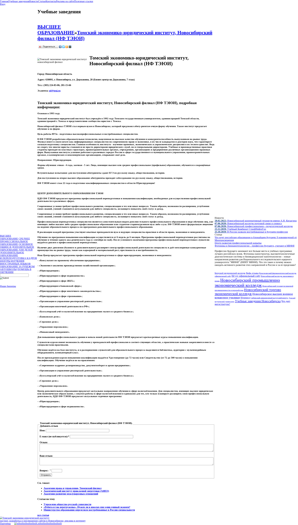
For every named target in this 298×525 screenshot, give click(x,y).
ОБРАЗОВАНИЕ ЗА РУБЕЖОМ (17, 266)
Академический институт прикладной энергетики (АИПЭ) (76, 491)
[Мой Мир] (70, 47)
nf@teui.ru (55, 90)
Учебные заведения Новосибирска (258, 301)
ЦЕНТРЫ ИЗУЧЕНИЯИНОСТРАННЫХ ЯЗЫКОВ (15, 262)
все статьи (43, 515)
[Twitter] (63, 47)
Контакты (51, 1)
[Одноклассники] (66, 47)
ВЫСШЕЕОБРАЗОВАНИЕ (9, 237)
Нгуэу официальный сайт (246, 276)
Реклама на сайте (65, 1)
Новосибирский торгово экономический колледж (248, 292)
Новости (33, 1)
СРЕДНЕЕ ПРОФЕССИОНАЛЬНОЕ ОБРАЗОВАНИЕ (15, 241)
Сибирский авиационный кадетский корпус (269, 298)
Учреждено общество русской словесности (67, 504)
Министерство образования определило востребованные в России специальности (89, 510)
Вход (2, 4)
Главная (4, 1)
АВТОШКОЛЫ (8, 269)
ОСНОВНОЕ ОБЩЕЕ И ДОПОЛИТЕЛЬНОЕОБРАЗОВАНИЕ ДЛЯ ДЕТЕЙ (17, 247)
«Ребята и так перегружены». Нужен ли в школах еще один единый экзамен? (87, 507)
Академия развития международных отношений (71, 493)
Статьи (42, 1)
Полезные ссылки (83, 1)
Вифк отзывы (252, 273)
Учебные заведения (18, 1)
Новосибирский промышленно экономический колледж (247, 283)
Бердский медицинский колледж (230, 273)
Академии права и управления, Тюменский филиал (73, 488)
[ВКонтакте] (60, 47)
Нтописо (245, 297)
